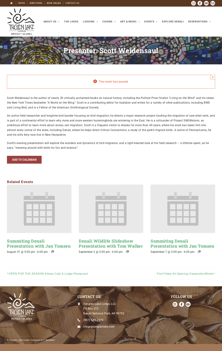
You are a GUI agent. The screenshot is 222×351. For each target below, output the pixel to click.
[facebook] (181, 304)
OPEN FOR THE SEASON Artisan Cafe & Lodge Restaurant (48, 274)
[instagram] (175, 304)
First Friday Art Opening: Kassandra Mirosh (185, 274)
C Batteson (49, 340)
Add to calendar (24, 159)
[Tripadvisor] (188, 304)
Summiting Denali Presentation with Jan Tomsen (39, 243)
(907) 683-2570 (93, 320)
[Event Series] (52, 252)
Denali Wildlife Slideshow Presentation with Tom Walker (111, 243)
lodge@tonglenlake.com (99, 326)
